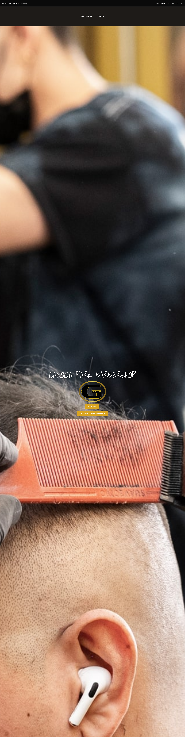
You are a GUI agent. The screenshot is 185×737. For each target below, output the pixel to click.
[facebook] (177, 3)
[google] (173, 3)
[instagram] (182, 3)
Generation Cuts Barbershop (15, 3)
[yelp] (169, 3)
